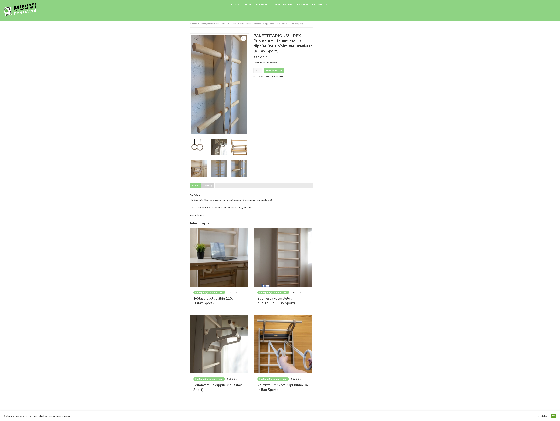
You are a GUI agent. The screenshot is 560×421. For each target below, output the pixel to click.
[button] (243, 38)
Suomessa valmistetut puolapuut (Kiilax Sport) (276, 300)
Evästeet (302, 4)
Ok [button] (553, 416)
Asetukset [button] (543, 416)
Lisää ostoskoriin (274, 70)
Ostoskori (318, 4)
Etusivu (235, 4)
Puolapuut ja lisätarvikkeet (208, 23)
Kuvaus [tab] (195, 186)
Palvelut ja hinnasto (257, 4)
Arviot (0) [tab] (207, 186)
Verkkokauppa (284, 4)
